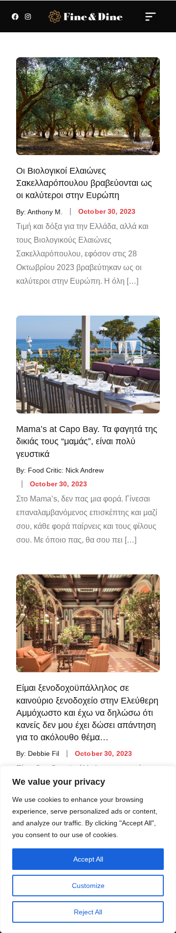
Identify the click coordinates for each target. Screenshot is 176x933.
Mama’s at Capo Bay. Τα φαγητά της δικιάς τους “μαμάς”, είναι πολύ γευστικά (86, 441)
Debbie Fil (43, 753)
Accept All (88, 859)
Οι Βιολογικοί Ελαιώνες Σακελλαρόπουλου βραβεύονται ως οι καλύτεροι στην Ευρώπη (84, 183)
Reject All (88, 912)
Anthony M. (45, 211)
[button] (150, 16)
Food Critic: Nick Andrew (66, 470)
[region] (88, 849)
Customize (88, 885)
